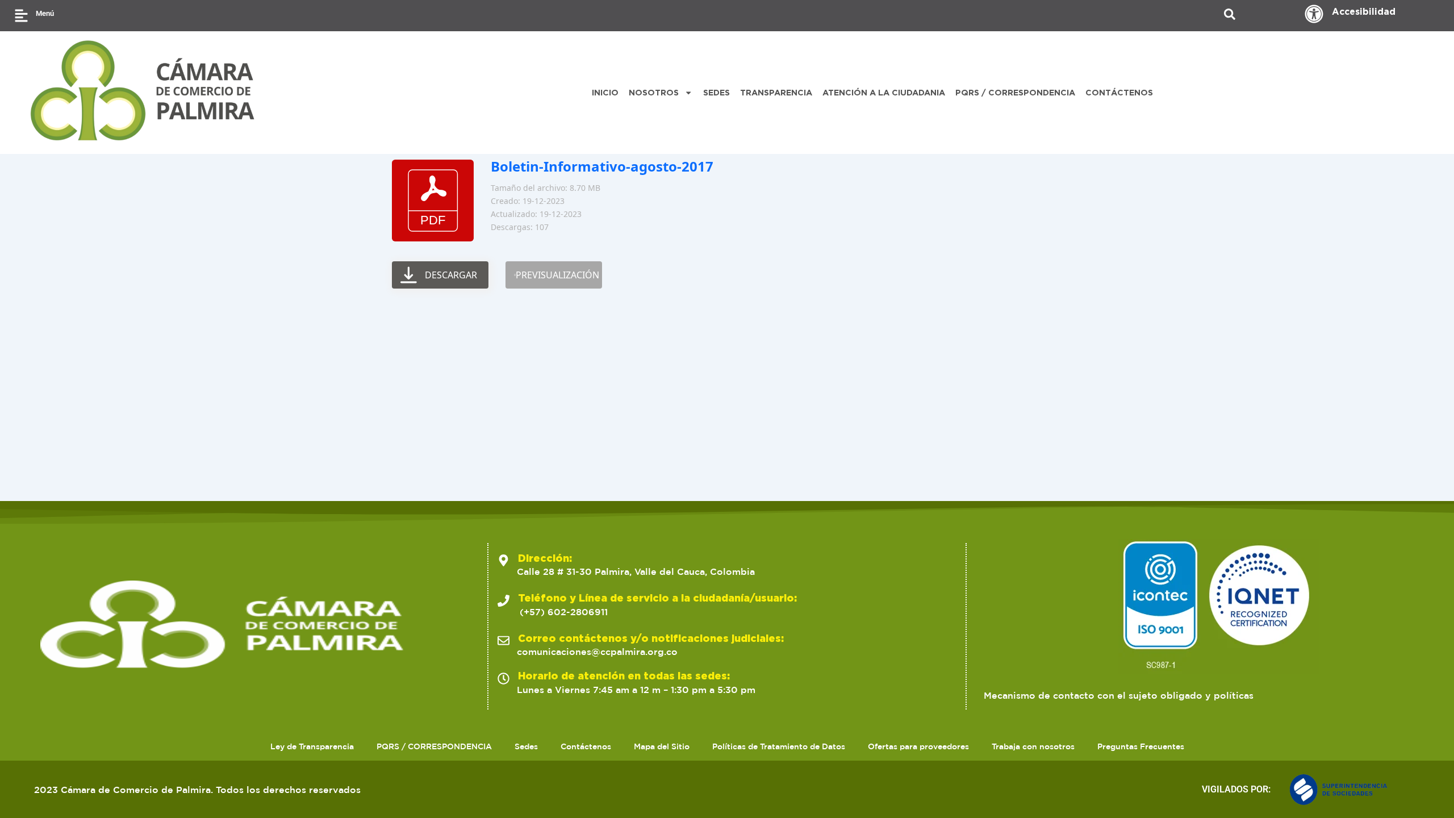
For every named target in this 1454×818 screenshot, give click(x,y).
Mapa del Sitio (662, 746)
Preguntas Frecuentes (1140, 746)
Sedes (526, 746)
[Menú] (21, 16)
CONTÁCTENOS (1119, 92)
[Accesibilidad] (1314, 14)
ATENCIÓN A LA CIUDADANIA (883, 92)
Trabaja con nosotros (1033, 746)
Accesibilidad (1363, 11)
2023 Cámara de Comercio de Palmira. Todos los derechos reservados (197, 789)
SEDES (716, 92)
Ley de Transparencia (312, 746)
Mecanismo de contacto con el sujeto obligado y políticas (1119, 695)
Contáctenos (586, 746)
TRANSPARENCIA (776, 92)
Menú (45, 13)
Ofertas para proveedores (918, 746)
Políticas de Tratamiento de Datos (778, 746)
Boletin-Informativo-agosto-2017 (602, 166)
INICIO (605, 92)
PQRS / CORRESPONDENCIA (1015, 92)
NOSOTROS (654, 92)
